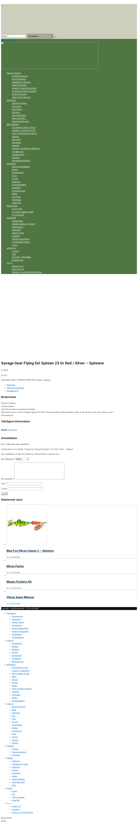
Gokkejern (17, 221)
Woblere (16, 203)
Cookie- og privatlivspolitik (27, 272)
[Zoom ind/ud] (10, 817)
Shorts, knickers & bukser (25, 149)
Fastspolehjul (19, 103)
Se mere (4, 375)
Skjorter (16, 143)
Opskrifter (17, 260)
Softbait (16, 197)
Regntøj (16, 140)
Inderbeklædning (21, 161)
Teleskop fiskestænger (24, 91)
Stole (15, 245)
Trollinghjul (19, 118)
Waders (16, 158)
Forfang (16, 182)
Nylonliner (18, 215)
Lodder (16, 236)
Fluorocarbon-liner (22, 212)
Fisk (14, 254)
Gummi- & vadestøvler (23, 131)
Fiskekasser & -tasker (23, 224)
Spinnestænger (20, 76)
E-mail (4, 489)
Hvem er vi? (18, 266)
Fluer (15, 179)
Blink (15, 170)
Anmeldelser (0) (12, 391)
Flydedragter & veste (23, 128)
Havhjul (16, 113)
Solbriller (17, 152)
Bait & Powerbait (21, 167)
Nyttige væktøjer (21, 257)
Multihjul (17, 109)
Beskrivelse (10, 385)
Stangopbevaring (21, 242)
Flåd (14, 176)
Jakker (15, 137)
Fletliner (17, 209)
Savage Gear (12, 430)
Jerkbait (16, 188)
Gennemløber (19, 185)
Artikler (11, 248)
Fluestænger (19, 79)
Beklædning (12, 125)
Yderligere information (15, 388)
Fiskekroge (18, 173)
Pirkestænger (19, 85)
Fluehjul (16, 106)
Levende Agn (18, 191)
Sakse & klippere (21, 239)
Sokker (15, 146)
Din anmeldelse (7, 479)
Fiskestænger (13, 73)
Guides (15, 251)
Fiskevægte (18, 233)
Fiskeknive (17, 227)
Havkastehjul (19, 116)
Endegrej (11, 164)
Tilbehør (11, 218)
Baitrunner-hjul (20, 122)
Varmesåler (18, 155)
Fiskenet (16, 230)
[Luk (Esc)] (2, 817)
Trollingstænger (21, 97)
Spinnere (16, 200)
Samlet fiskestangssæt (24, 88)
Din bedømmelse (8, 459)
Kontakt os (18, 269)
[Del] (5, 817)
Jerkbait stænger (21, 82)
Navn (4, 484)
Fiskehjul (11, 100)
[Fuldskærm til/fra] (7, 817)
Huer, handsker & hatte (24, 134)
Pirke (14, 194)
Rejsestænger (19, 94)
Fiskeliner (12, 206)
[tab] (71, 385)
